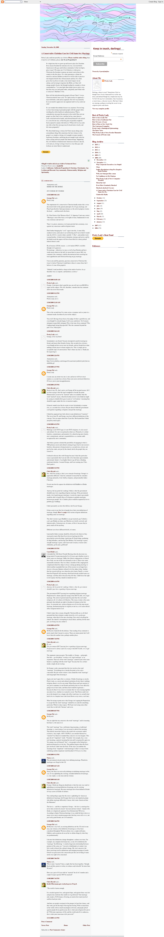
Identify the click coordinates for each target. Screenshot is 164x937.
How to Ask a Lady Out (99, 117)
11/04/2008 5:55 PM (53, 548)
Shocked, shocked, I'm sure (105, 188)
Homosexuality (72, 170)
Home (66, 925)
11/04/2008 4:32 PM (53, 424)
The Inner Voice (97, 130)
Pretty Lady (51, 283)
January (99, 222)
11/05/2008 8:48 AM (53, 779)
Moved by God (100, 183)
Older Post (86, 925)
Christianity (81, 168)
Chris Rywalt (51, 388)
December (100, 160)
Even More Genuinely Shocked (106, 185)
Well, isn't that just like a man (106, 173)
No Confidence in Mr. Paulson (106, 176)
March (99, 216)
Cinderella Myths (102, 194)
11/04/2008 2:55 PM (53, 385)
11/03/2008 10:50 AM (53, 280)
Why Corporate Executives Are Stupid (108, 164)
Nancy (49, 758)
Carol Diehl (51, 552)
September (100, 200)
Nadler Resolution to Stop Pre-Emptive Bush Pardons (109, 170)
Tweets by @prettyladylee (100, 71)
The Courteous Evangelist (100, 126)
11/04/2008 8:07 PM (53, 711)
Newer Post (45, 925)
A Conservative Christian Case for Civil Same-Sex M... (109, 191)
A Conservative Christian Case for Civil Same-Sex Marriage (65, 53)
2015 (96, 144)
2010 (96, 152)
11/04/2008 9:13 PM (53, 754)
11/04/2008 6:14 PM (53, 581)
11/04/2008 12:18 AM (53, 302)
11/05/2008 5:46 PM (53, 821)
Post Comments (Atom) (57, 930)
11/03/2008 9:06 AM (53, 195)
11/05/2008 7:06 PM (53, 858)
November (100, 162)
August (99, 203)
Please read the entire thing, (77, 57)
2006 (96, 228)
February (100, 219)
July (98, 206)
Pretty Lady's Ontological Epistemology (105, 128)
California (49, 168)
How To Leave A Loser (99, 122)
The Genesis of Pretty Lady (101, 135)
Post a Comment (46, 921)
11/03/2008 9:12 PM (53, 293)
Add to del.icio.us (53, 164)
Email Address (107, 56)
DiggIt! (44, 164)
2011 (96, 150)
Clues (98, 167)
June (98, 208)
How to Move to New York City (102, 124)
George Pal (50, 198)
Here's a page (62, 512)
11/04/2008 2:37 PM (53, 367)
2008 (96, 158)
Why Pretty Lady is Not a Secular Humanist (106, 132)
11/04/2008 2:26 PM (53, 355)
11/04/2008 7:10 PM (53, 639)
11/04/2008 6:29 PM (53, 625)
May (98, 211)
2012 (96, 147)
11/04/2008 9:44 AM (53, 331)
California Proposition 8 (62, 168)
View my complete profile (100, 108)
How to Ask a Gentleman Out (101, 120)
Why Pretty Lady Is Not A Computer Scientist (108, 179)
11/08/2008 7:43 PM (53, 878)
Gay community (61, 170)
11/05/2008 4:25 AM (53, 766)
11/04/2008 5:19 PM (53, 468)
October (99, 198)
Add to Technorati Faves (68, 164)
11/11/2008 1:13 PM (53, 918)
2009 (96, 155)
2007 (96, 225)
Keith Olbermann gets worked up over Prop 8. (62, 884)
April (99, 214)
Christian (73, 168)
